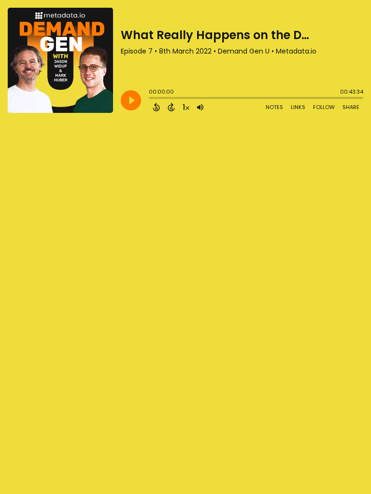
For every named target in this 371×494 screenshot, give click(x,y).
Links (298, 107)
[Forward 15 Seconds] (171, 107)
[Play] (131, 100)
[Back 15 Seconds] (156, 107)
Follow (324, 107)
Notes (274, 107)
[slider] (151, 99)
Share (350, 107)
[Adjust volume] (200, 107)
